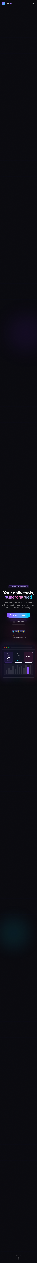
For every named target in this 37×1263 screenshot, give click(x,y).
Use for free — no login (17, 615)
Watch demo (20, 621)
